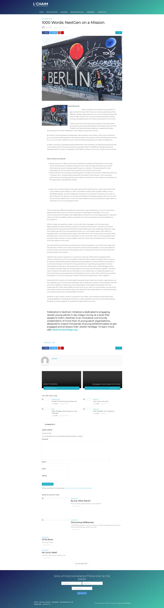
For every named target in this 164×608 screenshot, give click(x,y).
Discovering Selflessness (82, 522)
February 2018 (56, 399)
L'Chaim (49, 27)
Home (41, 12)
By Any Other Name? (81, 501)
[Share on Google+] (59, 32)
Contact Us (102, 12)
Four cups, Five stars (100, 401)
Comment (45, 439)
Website (44, 475)
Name (44, 462)
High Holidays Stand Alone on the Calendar (64, 412)
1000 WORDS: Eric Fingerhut (104, 411)
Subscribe (90, 12)
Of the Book (47, 539)
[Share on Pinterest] (62, 32)
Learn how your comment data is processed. (78, 488)
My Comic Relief (49, 552)
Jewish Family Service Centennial (64, 401)
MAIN (50, 18)
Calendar (63, 12)
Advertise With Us (77, 12)
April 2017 (96, 399)
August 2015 (45, 18)
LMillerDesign (126, 603)
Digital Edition (51, 12)
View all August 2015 (81, 563)
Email (44, 469)
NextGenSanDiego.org (64, 329)
